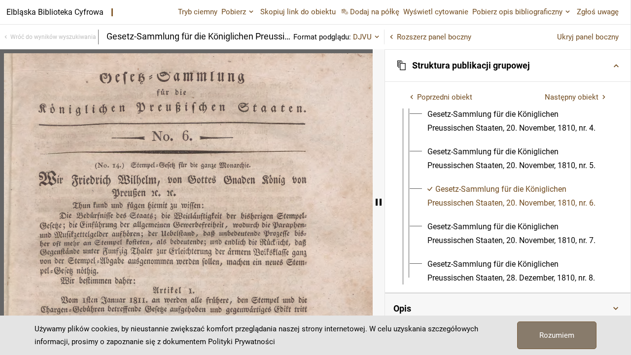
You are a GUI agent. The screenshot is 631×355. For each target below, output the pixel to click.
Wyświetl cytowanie (435, 11)
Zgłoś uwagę (598, 11)
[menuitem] (517, 121)
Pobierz (233, 11)
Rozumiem (556, 335)
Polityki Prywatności (241, 341)
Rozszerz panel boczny (434, 37)
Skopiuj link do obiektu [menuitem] (298, 11)
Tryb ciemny (197, 11)
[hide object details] (379, 202)
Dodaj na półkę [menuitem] (374, 11)
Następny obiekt (571, 97)
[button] (508, 65)
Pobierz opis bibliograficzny (517, 11)
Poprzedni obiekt (444, 97)
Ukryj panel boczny (588, 37)
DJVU (362, 37)
